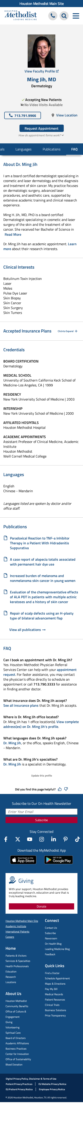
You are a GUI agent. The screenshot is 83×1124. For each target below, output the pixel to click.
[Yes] (60, 789)
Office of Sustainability (18, 1059)
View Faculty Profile (40, 71)
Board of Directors (16, 1038)
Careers (10, 937)
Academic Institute (16, 926)
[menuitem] (41, 3)
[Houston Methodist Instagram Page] (41, 839)
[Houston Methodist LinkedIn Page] (53, 839)
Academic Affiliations (17, 1043)
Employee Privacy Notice (52, 1089)
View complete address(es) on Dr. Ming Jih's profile (41, 724)
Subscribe (41, 820)
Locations (11, 982)
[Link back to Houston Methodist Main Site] (20, 15)
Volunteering (12, 1027)
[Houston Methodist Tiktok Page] (77, 839)
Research (11, 977)
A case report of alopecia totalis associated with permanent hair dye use (42, 562)
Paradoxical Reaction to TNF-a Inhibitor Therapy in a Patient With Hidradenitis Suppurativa (39, 543)
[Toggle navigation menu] (76, 15)
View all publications (25, 629)
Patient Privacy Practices (19, 1084)
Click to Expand (65, 331)
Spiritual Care (13, 1033)
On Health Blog (53, 944)
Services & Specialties (18, 961)
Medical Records (54, 994)
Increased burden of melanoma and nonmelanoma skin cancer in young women (42, 578)
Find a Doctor (52, 973)
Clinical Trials (52, 1005)
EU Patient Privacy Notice (19, 1089)
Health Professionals (17, 966)
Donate (41, 906)
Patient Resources (55, 999)
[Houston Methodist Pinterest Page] (65, 839)
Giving (9, 1022)
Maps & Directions (55, 984)
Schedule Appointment (57, 978)
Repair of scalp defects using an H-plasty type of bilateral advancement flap (41, 616)
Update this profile (41, 775)
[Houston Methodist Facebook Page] (5, 839)
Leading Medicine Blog (57, 949)
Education (11, 971)
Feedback (50, 954)
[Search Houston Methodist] (64, 15)
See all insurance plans (21, 705)
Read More (13, 234)
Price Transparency (55, 1015)
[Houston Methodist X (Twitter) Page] (17, 839)
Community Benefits (17, 1006)
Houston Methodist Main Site (41, 3)
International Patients (17, 931)
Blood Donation (14, 1064)
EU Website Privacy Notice (52, 1084)
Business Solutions (55, 1010)
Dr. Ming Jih (12, 743)
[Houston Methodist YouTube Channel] (29, 839)
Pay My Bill (51, 989)
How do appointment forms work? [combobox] (39, 135)
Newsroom (51, 938)
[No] (66, 789)
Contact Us (51, 928)
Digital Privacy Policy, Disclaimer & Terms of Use (31, 1078)
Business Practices (16, 1048)
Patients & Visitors (16, 955)
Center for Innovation (17, 1054)
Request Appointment (41, 128)
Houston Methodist (16, 1001)
